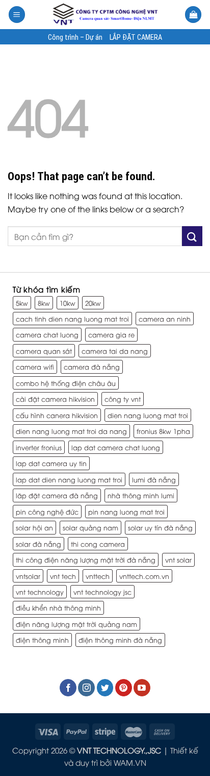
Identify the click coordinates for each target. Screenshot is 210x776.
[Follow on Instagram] (86, 687)
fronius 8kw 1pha (163, 430)
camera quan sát (44, 350)
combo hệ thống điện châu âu (66, 382)
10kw (67, 302)
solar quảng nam (90, 527)
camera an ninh (165, 318)
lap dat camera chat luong (115, 447)
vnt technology (40, 591)
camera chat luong (47, 334)
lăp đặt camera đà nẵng (57, 495)
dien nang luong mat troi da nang (71, 430)
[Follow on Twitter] (105, 687)
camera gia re (111, 334)
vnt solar (178, 559)
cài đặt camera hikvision (55, 398)
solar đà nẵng (38, 543)
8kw (44, 302)
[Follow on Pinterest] (123, 687)
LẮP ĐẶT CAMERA (136, 38)
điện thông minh (42, 639)
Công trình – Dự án (75, 38)
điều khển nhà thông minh (58, 607)
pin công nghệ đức (47, 511)
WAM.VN (130, 762)
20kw (93, 302)
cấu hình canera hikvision (57, 415)
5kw (22, 302)
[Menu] (17, 14)
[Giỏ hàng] (193, 14)
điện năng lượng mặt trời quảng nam (76, 623)
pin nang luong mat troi (126, 511)
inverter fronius (39, 447)
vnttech (98, 575)
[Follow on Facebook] (68, 687)
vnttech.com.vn (144, 575)
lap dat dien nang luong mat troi (69, 479)
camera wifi (35, 366)
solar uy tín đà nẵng (160, 527)
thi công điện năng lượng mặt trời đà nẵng (85, 559)
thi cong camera (98, 543)
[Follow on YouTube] (142, 687)
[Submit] (192, 236)
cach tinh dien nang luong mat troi (72, 318)
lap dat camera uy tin (51, 463)
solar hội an (34, 527)
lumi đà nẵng (154, 479)
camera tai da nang (115, 350)
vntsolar (28, 575)
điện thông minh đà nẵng (120, 639)
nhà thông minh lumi (141, 495)
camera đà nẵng (92, 366)
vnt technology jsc (102, 591)
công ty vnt (122, 398)
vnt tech (63, 575)
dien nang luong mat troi (148, 415)
